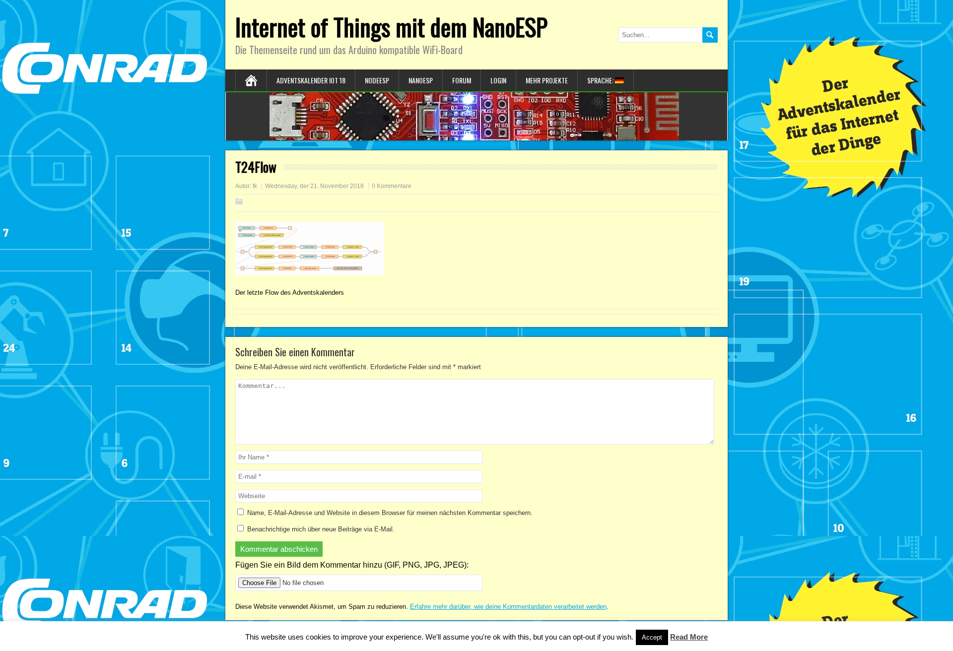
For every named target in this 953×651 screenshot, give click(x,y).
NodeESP (377, 80)
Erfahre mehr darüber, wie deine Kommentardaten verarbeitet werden (508, 606)
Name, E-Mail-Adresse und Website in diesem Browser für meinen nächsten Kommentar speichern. (390, 513)
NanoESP (420, 80)
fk (255, 186)
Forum (461, 80)
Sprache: (601, 80)
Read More (689, 637)
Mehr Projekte (547, 80)
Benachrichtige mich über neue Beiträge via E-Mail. (321, 529)
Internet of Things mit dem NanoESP (391, 26)
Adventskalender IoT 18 (310, 80)
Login (498, 80)
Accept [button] (652, 637)
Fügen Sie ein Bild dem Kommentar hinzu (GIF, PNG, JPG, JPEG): (352, 565)
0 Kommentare (391, 186)
